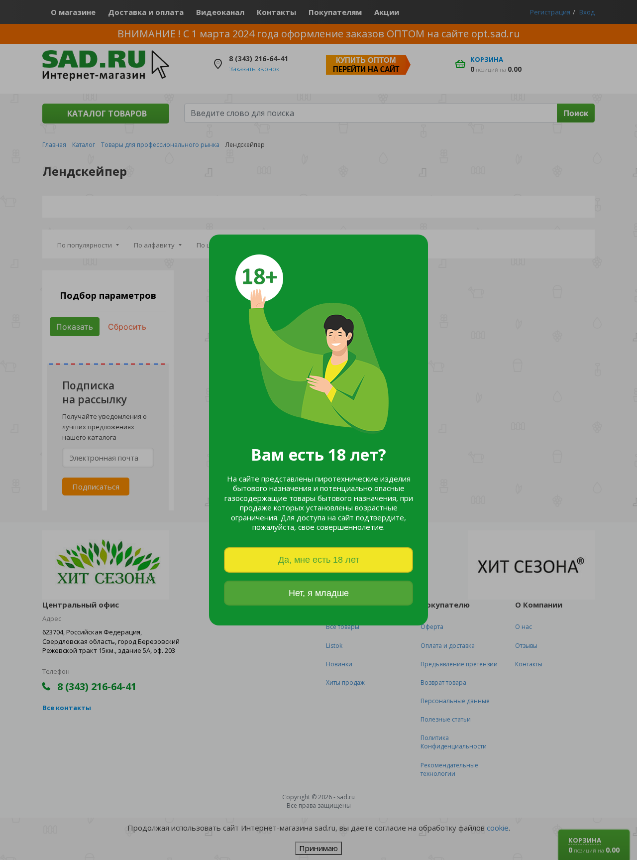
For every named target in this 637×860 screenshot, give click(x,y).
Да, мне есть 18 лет (318, 560)
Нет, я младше (319, 593)
